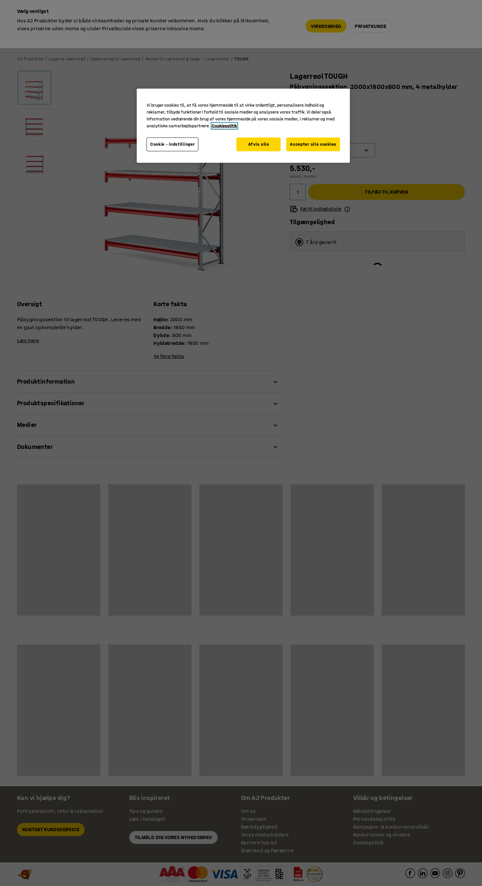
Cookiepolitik (224, 126)
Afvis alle (258, 144)
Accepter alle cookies (313, 144)
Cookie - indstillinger (172, 144)
